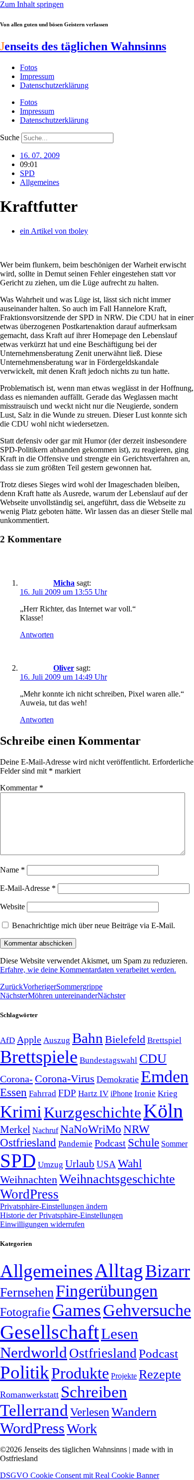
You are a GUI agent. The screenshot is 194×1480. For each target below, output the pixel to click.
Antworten (37, 634)
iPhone (121, 1093)
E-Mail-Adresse (28, 888)
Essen (13, 1092)
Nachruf (45, 1130)
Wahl (130, 1163)
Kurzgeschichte (92, 1112)
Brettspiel (164, 1040)
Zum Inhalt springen (32, 4)
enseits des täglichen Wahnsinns (83, 46)
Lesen (119, 1333)
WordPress (29, 1194)
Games (76, 1310)
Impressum (37, 76)
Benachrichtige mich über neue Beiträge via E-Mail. (93, 925)
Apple (29, 1039)
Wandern (134, 1411)
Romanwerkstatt (29, 1394)
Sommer (174, 1143)
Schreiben (94, 1392)
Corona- (16, 1078)
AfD (7, 1040)
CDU (153, 1058)
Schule (143, 1142)
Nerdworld (33, 1352)
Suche (9, 137)
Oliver (63, 668)
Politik (24, 1372)
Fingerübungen (107, 1291)
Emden (165, 1076)
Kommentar (21, 788)
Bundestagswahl (108, 1060)
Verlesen (89, 1411)
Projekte (124, 1376)
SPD (27, 173)
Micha (64, 583)
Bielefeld (125, 1039)
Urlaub (80, 1164)
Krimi (21, 1112)
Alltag (119, 1270)
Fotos (28, 67)
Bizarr (167, 1271)
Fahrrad (42, 1093)
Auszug (56, 1040)
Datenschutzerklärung (54, 85)
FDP (67, 1093)
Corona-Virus (65, 1078)
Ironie (145, 1093)
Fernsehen (27, 1292)
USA (106, 1164)
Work (82, 1428)
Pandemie (75, 1143)
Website (12, 906)
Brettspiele (39, 1057)
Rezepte (160, 1374)
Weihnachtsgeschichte (117, 1179)
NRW (136, 1129)
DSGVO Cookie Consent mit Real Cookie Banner (79, 1475)
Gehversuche (147, 1310)
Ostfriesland (28, 1142)
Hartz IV (93, 1093)
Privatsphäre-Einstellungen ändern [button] (53, 1206)
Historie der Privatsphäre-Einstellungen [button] (61, 1215)
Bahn (87, 1038)
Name (12, 870)
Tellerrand (34, 1410)
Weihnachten (28, 1179)
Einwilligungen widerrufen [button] (42, 1224)
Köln (163, 1111)
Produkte (80, 1373)
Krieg (168, 1093)
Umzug (50, 1164)
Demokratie (118, 1079)
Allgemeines (39, 182)
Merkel (15, 1129)
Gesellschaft (49, 1332)
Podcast (110, 1142)
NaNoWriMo (90, 1129)
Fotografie (25, 1312)
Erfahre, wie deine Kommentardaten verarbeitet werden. (88, 969)
